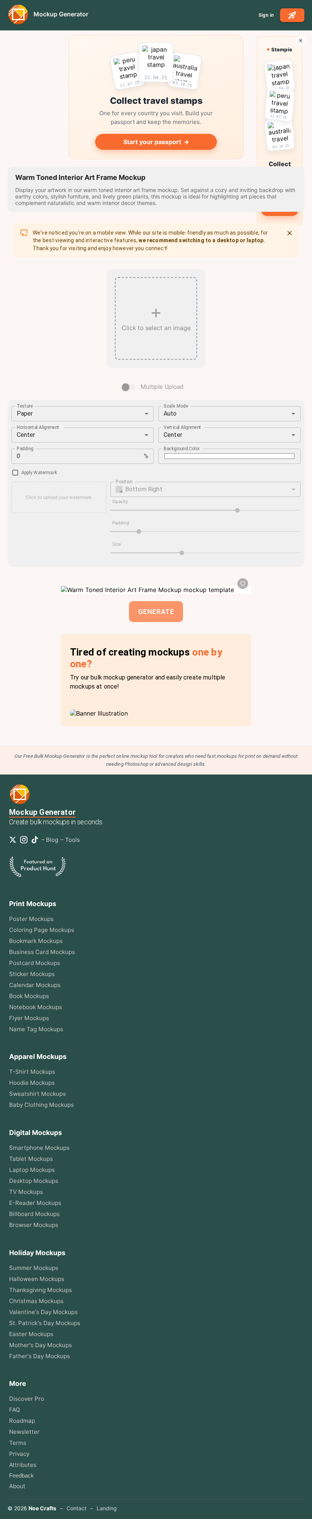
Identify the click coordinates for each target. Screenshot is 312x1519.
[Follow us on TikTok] (36, 840)
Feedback (21, 1475)
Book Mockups (29, 996)
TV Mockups (26, 1191)
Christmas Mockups (36, 1301)
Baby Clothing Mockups (41, 1104)
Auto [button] (170, 413)
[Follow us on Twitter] (14, 840)
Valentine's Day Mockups (43, 1312)
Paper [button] (25, 413)
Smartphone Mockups (39, 1147)
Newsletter (24, 1431)
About (17, 1486)
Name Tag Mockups (36, 1029)
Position (124, 481)
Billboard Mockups (34, 1213)
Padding (25, 448)
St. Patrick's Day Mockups (44, 1323)
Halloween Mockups (36, 1278)
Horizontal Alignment (38, 427)
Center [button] (26, 434)
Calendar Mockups (34, 985)
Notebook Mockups (35, 1007)
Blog (52, 839)
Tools (72, 839)
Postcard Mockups (34, 963)
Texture (25, 405)
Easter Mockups (31, 1334)
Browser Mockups (33, 1225)
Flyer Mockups (29, 1018)
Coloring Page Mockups (41, 929)
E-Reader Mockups (35, 1202)
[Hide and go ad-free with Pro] (300, 40)
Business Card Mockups (42, 952)
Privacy (19, 1453)
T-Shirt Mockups (32, 1071)
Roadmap (22, 1420)
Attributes (23, 1464)
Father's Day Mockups (39, 1356)
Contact (76, 1508)
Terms (17, 1442)
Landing (107, 1508)
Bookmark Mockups (36, 940)
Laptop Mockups (32, 1169)
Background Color (182, 448)
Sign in (266, 15)
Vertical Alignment (183, 427)
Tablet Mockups (31, 1158)
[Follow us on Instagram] (25, 840)
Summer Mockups (33, 1267)
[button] (205, 489)
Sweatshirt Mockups (37, 1093)
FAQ (14, 1409)
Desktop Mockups (33, 1180)
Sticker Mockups (32, 974)
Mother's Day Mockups (40, 1345)
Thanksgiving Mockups (40, 1290)
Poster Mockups (31, 918)
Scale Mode (176, 405)
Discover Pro (26, 1398)
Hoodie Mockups (32, 1082)
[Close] (289, 233)
